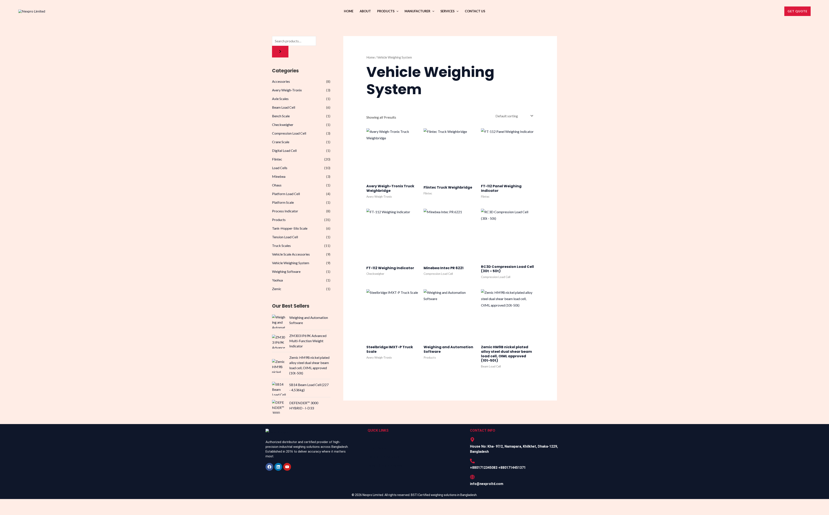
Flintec (277, 159)
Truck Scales (281, 245)
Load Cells (279, 168)
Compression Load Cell (289, 133)
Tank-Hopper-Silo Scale (289, 228)
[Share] (31, 503)
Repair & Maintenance (385, 466)
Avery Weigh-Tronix (287, 90)
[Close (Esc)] (44, 503)
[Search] (280, 51)
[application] (396, 11)
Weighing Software (286, 271)
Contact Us (475, 11)
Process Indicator (285, 211)
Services (447, 11)
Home (348, 11)
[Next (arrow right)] (19, 511)
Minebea (278, 176)
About (365, 11)
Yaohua (277, 280)
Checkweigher (282, 124)
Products (385, 11)
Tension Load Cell (285, 237)
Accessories (281, 81)
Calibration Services (384, 457)
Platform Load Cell (286, 194)
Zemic (276, 289)
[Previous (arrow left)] (6, 511)
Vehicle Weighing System (290, 263)
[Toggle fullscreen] (19, 503)
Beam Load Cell (283, 107)
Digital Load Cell (284, 150)
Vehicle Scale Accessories (291, 254)
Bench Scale (281, 116)
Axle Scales (280, 99)
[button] (797, 11)
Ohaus (277, 185)
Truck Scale (377, 448)
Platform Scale (283, 202)
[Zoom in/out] (6, 503)
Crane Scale (280, 142)
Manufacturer (417, 11)
